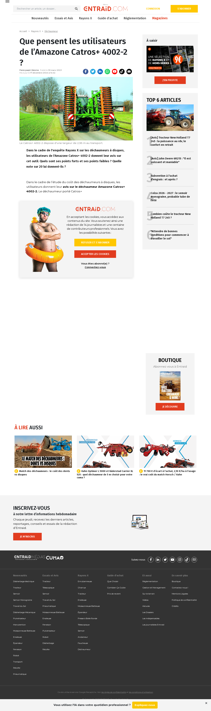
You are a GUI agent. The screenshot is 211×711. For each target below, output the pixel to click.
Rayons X (85, 18)
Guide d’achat (108, 18)
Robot (16, 655)
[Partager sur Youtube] (114, 71)
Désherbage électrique (23, 581)
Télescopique (48, 587)
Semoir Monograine (22, 600)
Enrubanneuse (85, 581)
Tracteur (17, 587)
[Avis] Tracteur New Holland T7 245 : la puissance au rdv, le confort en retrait (170, 141)
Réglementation (135, 18)
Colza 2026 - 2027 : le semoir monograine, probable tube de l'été (170, 196)
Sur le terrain (148, 593)
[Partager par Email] (129, 71)
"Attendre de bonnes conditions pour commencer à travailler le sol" (170, 235)
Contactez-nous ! (180, 587)
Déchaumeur (51, 31)
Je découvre (170, 406)
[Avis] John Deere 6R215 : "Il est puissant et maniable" (171, 160)
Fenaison (17, 649)
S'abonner (184, 8)
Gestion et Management (154, 587)
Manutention (19, 624)
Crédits (175, 606)
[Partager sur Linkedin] (100, 71)
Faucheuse (83, 643)
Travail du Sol (19, 606)
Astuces (146, 606)
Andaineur (83, 637)
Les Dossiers (147, 612)
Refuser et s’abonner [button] (95, 242)
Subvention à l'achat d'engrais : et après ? (164, 177)
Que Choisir (112, 581)
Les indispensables (150, 618)
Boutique (176, 581)
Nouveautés (40, 18)
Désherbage (48, 643)
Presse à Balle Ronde (87, 618)
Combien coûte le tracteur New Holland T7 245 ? (171, 215)
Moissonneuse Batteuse (24, 630)
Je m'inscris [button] (27, 536)
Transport (18, 661)
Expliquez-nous (145, 705)
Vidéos (145, 600)
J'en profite (170, 80)
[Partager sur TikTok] (122, 71)
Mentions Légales (180, 593)
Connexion (153, 8)
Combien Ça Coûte (116, 587)
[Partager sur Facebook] (85, 71)
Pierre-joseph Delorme (29, 70)
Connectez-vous (95, 267)
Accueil (23, 31)
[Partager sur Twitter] (93, 71)
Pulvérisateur (19, 618)
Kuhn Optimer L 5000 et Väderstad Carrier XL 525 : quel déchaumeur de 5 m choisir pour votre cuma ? (105, 474)
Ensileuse (17, 637)
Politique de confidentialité (184, 600)
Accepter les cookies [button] (95, 254)
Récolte (16, 668)
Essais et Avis (64, 18)
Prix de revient (114, 593)
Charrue (82, 587)
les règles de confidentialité (113, 692)
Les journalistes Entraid (153, 624)
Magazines (160, 18)
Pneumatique (19, 674)
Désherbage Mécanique (24, 612)
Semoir (16, 593)
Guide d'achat (115, 575)
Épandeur (18, 643)
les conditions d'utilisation (141, 692)
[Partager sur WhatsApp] (107, 71)
